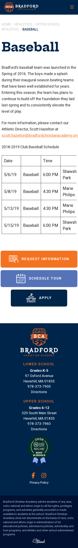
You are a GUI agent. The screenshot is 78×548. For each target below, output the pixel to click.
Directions (39, 392)
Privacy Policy (39, 482)
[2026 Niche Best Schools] (39, 451)
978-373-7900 (39, 386)
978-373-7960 (39, 424)
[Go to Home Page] (25, 7)
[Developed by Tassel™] (38, 541)
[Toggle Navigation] (62, 7)
